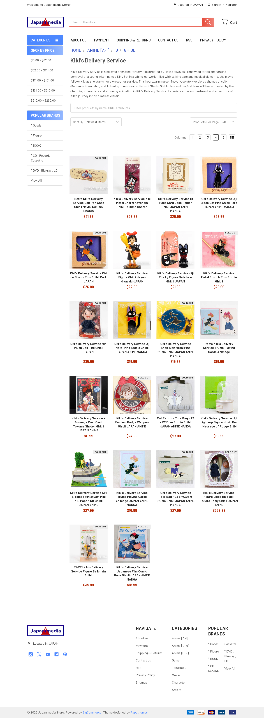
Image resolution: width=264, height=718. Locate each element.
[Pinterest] (65, 654)
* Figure (36, 135)
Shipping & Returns (134, 40)
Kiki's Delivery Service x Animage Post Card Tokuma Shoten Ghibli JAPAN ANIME (88, 424)
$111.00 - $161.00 (42, 80)
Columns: (180, 137)
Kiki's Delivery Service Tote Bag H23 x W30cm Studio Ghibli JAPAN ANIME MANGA (175, 499)
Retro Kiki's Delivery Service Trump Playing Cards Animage (219, 348)
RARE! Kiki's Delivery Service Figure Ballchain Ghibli (88, 571)
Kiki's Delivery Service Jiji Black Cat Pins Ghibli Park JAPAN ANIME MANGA (219, 203)
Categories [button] (40, 40)
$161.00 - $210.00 (43, 90)
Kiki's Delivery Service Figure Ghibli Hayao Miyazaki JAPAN (132, 277)
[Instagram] (30, 654)
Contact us (168, 40)
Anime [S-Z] (180, 653)
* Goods (36, 125)
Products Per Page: (206, 122)
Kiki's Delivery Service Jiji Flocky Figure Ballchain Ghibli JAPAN (175, 277)
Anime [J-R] (180, 645)
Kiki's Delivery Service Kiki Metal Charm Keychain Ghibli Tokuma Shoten (132, 203)
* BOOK (36, 145)
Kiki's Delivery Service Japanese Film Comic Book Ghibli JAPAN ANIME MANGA (132, 573)
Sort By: (78, 122)
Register (231, 4)
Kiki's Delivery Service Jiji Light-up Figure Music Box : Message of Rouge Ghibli (219, 422)
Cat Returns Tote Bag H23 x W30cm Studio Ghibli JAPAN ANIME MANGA (175, 422)
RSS (189, 40)
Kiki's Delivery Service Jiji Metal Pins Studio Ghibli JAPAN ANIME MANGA (132, 348)
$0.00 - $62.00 (41, 60)
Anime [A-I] (180, 638)
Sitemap (141, 682)
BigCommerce (91, 712)
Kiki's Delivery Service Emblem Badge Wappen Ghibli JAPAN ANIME (132, 422)
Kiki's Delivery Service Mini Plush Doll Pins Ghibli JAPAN (88, 348)
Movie (176, 675)
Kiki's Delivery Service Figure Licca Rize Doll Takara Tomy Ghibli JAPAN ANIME (219, 499)
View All (36, 180)
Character (179, 682)
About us (79, 40)
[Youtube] (48, 654)
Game (176, 660)
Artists (176, 690)
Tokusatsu (179, 668)
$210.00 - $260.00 (43, 100)
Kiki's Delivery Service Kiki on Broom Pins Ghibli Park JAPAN (88, 277)
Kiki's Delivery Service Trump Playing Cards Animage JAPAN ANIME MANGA (131, 499)
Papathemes (139, 712)
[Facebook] (56, 654)
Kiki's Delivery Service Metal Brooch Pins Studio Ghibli (219, 277)
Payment (101, 40)
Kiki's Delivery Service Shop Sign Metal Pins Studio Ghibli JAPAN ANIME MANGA (175, 350)
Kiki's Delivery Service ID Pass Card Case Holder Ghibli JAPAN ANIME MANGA (175, 205)
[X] (39, 654)
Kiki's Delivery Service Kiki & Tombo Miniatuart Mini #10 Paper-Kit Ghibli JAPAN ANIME (88, 499)
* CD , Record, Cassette (40, 157)
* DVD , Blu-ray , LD (44, 170)
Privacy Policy (213, 40)
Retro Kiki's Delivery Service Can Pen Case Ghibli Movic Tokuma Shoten (88, 205)
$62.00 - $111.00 (42, 70)
